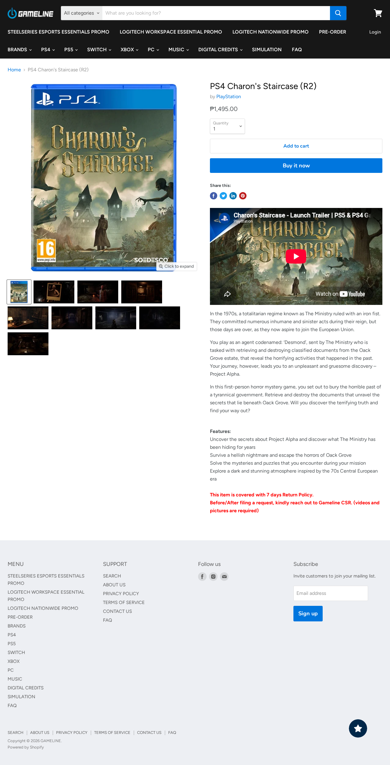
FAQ (297, 49)
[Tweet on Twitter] (223, 195)
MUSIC (177, 49)
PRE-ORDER (332, 32)
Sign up (308, 613)
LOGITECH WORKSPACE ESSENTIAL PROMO (171, 32)
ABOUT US (114, 585)
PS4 (46, 49)
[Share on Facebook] (213, 195)
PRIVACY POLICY (121, 593)
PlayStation (228, 96)
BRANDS (18, 49)
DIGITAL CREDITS (218, 49)
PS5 (69, 49)
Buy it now (296, 165)
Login (375, 32)
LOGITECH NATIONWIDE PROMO (270, 32)
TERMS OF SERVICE (124, 602)
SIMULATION (267, 49)
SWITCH (97, 49)
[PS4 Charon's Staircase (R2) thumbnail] (19, 292)
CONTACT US (117, 611)
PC (152, 49)
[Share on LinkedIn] (233, 195)
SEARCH (112, 576)
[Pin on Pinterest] (242, 195)
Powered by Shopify (26, 747)
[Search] (338, 13)
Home (14, 70)
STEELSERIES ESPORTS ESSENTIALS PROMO (58, 32)
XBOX (128, 49)
